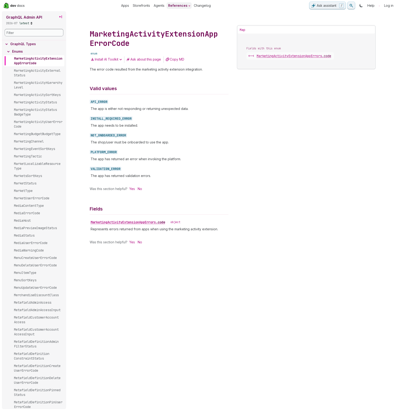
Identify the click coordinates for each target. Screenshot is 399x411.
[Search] (351, 6)
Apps (125, 5)
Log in (388, 5)
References (178, 5)
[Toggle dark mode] (361, 5)
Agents (159, 5)
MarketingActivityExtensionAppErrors (128, 222)
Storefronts (141, 5)
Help (371, 5)
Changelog (202, 5)
